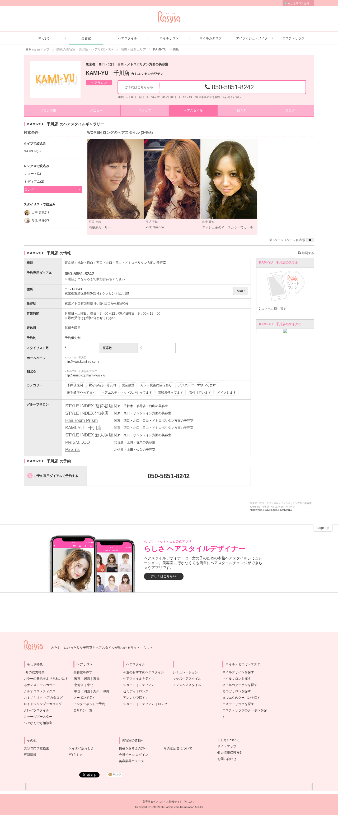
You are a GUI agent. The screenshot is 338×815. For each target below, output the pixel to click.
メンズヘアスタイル (187, 685)
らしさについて (227, 740)
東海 (96, 678)
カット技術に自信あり (156, 385)
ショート (129, 685)
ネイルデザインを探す (238, 672)
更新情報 (30, 755)
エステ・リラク (293, 38)
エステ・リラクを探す (238, 704)
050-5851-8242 (232, 87)
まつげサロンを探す (236, 691)
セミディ (129, 691)
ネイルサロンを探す (236, 678)
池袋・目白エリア (133, 49)
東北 (90, 685)
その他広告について (178, 748)
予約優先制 (75, 385)
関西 (87, 678)
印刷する (307, 253)
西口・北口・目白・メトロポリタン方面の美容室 (131, 263)
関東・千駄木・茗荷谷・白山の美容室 (141, 406)
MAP (241, 291)
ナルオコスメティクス (39, 691)
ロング (143, 691)
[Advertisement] (169, 612)
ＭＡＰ (241, 110)
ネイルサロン (169, 38)
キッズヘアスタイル (187, 678)
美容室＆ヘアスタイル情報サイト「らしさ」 (169, 801)
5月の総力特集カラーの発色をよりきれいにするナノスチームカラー (46, 678)
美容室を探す (82, 672)
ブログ (290, 110)
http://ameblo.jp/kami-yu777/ (85, 375)
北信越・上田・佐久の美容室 (134, 442)
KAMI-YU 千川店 (124, 73)
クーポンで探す (84, 697)
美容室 (86, 38)
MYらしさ (76, 755)
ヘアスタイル (127, 38)
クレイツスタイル (36, 710)
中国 (77, 691)
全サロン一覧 (82, 710)
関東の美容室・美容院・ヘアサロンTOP (85, 49)
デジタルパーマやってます (197, 385)
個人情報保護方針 (228, 752)
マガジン (44, 38)
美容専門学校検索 (36, 748)
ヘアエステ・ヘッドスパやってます (126, 392)
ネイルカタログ (210, 38)
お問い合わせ (225, 759)
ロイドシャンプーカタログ (43, 704)
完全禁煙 (128, 385)
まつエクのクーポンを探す (241, 697)
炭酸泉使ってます (170, 392)
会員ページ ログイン (133, 755)
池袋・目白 (85, 263)
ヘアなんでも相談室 (38, 723)
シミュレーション (185, 672)
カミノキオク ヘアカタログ (43, 697)
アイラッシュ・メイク (252, 38)
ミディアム (147, 685)
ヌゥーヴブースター (38, 717)
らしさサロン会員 (298, 3)
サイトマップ (225, 746)
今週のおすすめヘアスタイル (143, 672)
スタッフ (144, 110)
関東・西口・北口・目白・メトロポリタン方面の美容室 (153, 420)
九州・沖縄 (101, 691)
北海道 (79, 685)
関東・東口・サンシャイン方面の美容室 (142, 413)
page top (323, 528)
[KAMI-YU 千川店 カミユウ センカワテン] (55, 80)
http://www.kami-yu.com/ (82, 361)
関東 (77, 678)
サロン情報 (48, 110)
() (32, 151)
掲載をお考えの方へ (133, 748)
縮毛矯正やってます (81, 392)
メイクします (226, 392)
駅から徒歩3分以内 (102, 385)
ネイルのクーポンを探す (239, 685)
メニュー (96, 110)
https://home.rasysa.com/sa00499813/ (271, 510)
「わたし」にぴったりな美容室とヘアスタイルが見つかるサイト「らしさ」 (102, 648)
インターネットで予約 (89, 704)
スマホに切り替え (273, 309)
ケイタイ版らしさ (81, 748)
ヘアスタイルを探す (137, 678)
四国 (87, 691)
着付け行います (200, 392)
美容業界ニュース (131, 761)
